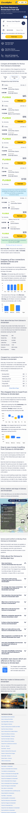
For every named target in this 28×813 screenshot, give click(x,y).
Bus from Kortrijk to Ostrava (7, 740)
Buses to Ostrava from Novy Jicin (8, 752)
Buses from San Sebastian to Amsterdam (10, 809)
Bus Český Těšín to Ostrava (7, 722)
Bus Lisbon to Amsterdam (7, 789)
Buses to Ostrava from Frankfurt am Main (10, 727)
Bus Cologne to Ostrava (6, 725)
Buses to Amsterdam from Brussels (9, 777)
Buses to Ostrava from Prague (8, 754)
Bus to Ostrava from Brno (7, 720)
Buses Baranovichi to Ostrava (7, 718)
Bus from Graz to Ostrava (7, 730)
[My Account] (16, 2)
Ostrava (13, 501)
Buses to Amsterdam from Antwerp (9, 770)
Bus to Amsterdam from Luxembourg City (10, 792)
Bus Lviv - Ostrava (5, 747)
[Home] (7, 2)
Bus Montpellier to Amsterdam (8, 799)
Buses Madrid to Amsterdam (7, 794)
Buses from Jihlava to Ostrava (8, 735)
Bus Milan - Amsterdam (6, 796)
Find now (20, 101)
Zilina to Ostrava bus (6, 762)
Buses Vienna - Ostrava (6, 759)
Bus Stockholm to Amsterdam (8, 811)
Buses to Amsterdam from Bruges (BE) (9, 774)
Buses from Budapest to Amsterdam (9, 779)
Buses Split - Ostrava (6, 757)
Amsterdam (23, 501)
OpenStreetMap (20, 533)
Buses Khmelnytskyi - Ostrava (8, 737)
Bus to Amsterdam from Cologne (8, 782)
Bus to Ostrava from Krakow (7, 742)
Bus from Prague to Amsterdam (8, 804)
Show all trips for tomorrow (15, 245)
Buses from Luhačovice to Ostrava (9, 744)
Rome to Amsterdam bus (7, 806)
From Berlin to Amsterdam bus (8, 772)
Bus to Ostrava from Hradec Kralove (9, 732)
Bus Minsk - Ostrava (5, 749)
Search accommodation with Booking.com (14, 33)
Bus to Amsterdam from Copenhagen (9, 784)
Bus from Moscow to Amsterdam (8, 801)
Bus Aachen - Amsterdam (7, 767)
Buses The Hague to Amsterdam (8, 787)
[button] (22, 522)
